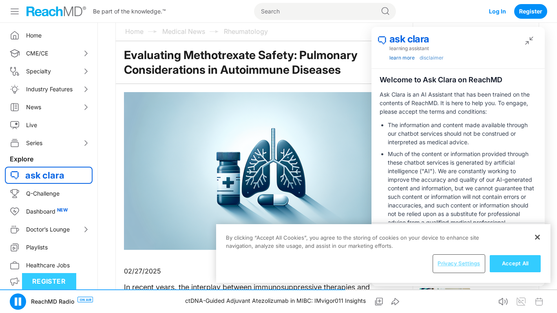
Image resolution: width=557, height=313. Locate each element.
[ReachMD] (56, 11)
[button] (18, 301)
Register (530, 11)
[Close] (537, 237)
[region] (383, 253)
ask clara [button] (44, 175)
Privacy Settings (459, 263)
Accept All (515, 263)
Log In (497, 11)
